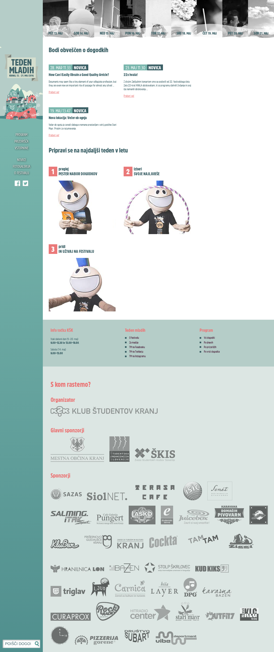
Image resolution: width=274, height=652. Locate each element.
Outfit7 (220, 616)
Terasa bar (155, 492)
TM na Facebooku (137, 347)
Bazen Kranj (124, 568)
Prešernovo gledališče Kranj (98, 541)
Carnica (130, 589)
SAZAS (66, 494)
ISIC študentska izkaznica (192, 491)
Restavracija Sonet (219, 491)
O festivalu (21, 172)
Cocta (163, 541)
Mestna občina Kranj (77, 449)
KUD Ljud (100, 587)
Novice (21, 159)
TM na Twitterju (136, 351)
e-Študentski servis (167, 515)
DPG (190, 587)
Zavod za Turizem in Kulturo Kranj (130, 543)
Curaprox (71, 617)
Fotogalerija (21, 166)
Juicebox (193, 517)
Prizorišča (21, 141)
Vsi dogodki (209, 338)
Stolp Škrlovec (167, 567)
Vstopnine (21, 147)
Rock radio (108, 611)
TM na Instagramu (137, 356)
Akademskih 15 (60, 635)
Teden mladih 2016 (21, 60)
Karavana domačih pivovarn (229, 515)
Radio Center (150, 613)
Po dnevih (208, 342)
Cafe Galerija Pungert (110, 519)
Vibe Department (176, 638)
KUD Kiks (212, 569)
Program (22, 134)
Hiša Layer (164, 589)
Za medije (133, 342)
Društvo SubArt (137, 635)
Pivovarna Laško (142, 515)
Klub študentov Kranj (25, 183)
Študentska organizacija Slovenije (119, 449)
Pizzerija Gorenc (96, 640)
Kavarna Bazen (217, 592)
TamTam (203, 539)
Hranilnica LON (77, 569)
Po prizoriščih (210, 347)
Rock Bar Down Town (258, 515)
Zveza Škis (155, 454)
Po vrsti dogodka (212, 351)
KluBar (65, 543)
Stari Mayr (188, 611)
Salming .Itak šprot (71, 517)
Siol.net (107, 496)
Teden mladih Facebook (17, 183)
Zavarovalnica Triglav (68, 591)
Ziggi (241, 541)
